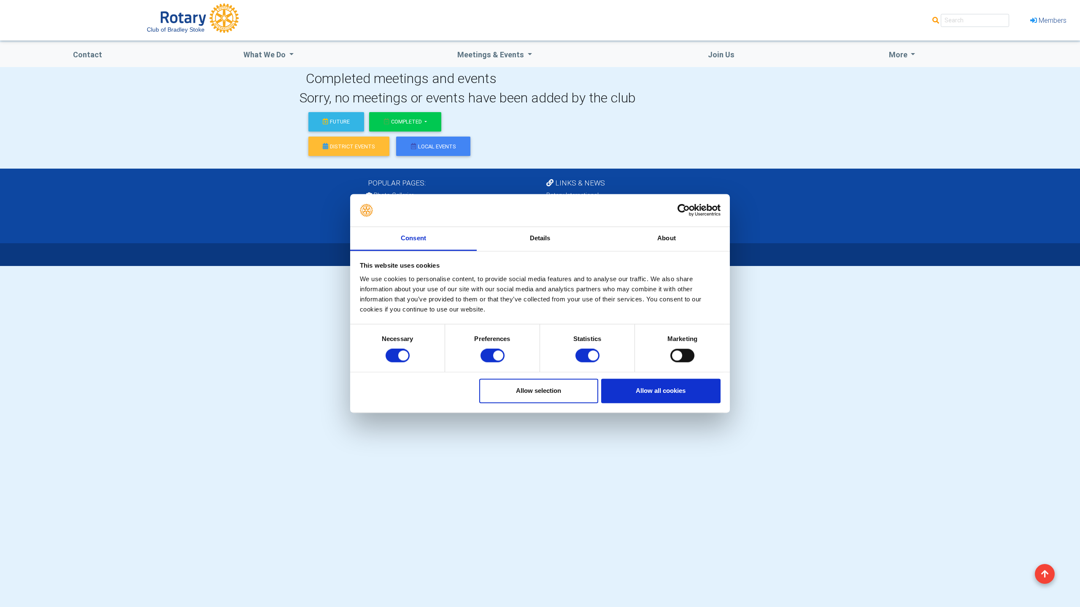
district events (352, 146)
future (340, 121)
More (899, 54)
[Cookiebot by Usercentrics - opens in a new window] (684, 210)
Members (1052, 20)
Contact (87, 54)
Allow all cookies (661, 390)
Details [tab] (540, 238)
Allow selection (538, 390)
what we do (265, 54)
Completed (407, 121)
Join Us (721, 54)
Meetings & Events (491, 54)
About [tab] (666, 238)
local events (437, 146)
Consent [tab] (413, 238)
